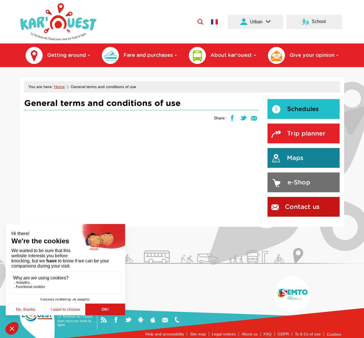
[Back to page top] (353, 331)
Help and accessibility (164, 334)
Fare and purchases (148, 55)
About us (250, 334)
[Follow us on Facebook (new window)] (115, 319)
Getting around (66, 55)
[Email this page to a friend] (254, 117)
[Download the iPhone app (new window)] (152, 319)
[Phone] (177, 319)
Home (59, 86)
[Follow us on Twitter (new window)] (128, 319)
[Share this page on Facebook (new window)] (232, 117)
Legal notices (224, 334)
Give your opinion (311, 55)
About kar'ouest (231, 55)
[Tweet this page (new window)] (243, 117)
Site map (198, 334)
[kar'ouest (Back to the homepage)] (58, 22)
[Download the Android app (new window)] (140, 319)
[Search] (200, 21)
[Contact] (165, 319)
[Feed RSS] (103, 319)
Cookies (334, 334)
